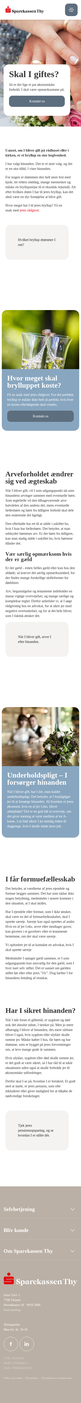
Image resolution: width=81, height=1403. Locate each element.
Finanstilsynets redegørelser (56, 1378)
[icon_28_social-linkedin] (27, 1344)
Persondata (32, 1378)
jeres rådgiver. (30, 210)
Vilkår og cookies (13, 1378)
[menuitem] (25, 10)
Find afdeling (12, 1310)
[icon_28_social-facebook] (11, 1344)
